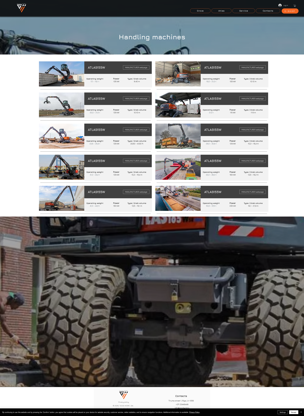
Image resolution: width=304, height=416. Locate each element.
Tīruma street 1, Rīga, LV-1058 (181, 401)
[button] (295, 6)
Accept (293, 412)
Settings (283, 412)
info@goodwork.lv (182, 408)
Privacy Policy (194, 412)
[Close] (301, 412)
